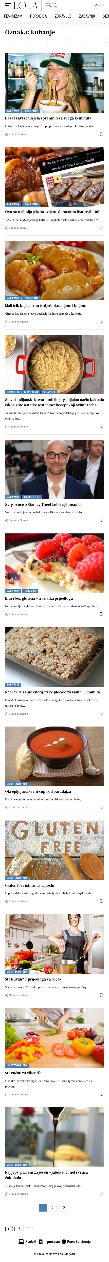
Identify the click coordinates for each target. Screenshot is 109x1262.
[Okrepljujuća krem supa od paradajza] (54, 756)
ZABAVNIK (13, 110)
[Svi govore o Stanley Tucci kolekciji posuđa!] (54, 469)
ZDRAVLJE (13, 684)
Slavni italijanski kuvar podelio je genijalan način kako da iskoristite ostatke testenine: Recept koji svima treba (54, 402)
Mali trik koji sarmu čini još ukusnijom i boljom (45, 305)
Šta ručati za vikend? (23, 1073)
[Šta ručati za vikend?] (54, 1038)
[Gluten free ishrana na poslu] (54, 850)
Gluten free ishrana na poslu (29, 885)
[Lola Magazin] (36, 5)
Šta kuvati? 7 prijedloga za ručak (33, 979)
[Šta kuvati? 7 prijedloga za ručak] (54, 944)
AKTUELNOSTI (32, 497)
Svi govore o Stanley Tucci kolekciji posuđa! (43, 504)
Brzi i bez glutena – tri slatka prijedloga (39, 598)
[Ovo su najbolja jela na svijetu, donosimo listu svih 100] (54, 177)
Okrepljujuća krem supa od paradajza (38, 791)
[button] (9, 5)
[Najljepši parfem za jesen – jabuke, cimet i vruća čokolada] (54, 1137)
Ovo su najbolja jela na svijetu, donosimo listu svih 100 (52, 211)
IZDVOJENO (31, 110)
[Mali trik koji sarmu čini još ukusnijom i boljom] (54, 270)
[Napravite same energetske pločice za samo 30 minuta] (54, 657)
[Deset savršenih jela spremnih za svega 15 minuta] (54, 83)
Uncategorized (17, 784)
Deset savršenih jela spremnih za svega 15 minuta (48, 118)
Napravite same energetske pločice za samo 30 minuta (52, 692)
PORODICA (13, 392)
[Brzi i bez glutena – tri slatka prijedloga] (54, 563)
